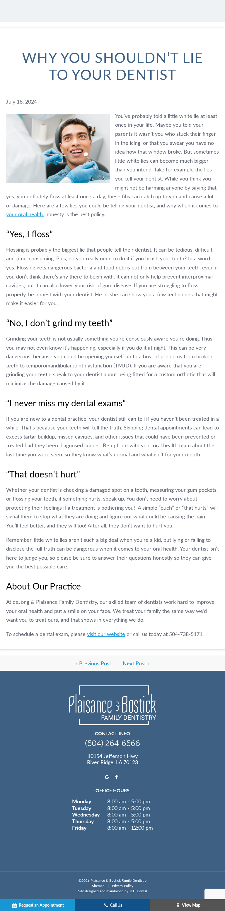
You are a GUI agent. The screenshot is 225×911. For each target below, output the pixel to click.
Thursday (83, 821)
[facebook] (116, 777)
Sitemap (98, 885)
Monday (81, 801)
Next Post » (136, 663)
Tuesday (81, 808)
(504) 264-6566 (112, 743)
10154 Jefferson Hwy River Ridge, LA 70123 (112, 759)
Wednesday (86, 814)
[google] (107, 777)
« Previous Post (93, 663)
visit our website (106, 633)
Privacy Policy (122, 885)
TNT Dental (138, 890)
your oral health (24, 214)
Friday (79, 827)
